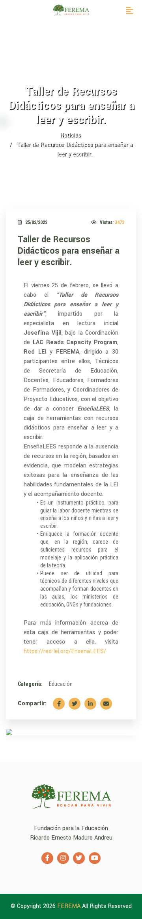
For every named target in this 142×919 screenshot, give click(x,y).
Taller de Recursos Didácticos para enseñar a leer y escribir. (69, 251)
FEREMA (69, 906)
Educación (61, 684)
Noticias (70, 135)
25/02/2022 (36, 222)
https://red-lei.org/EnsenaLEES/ (65, 651)
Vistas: (112, 222)
